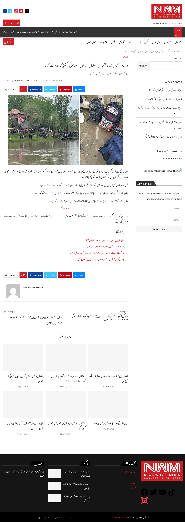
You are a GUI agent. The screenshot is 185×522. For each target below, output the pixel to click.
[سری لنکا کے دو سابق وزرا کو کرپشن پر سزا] (108, 404)
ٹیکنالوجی (122, 41)
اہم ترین (167, 41)
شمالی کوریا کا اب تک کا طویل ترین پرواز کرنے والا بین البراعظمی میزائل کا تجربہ (97, 252)
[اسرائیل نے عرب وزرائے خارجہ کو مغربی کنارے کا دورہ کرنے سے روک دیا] (66, 357)
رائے (134, 476)
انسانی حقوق (91, 41)
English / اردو (11, 22)
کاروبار (138, 41)
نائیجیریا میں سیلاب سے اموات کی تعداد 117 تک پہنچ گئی (108, 378)
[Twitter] (10, 11)
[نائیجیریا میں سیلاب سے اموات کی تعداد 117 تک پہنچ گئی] (108, 357)
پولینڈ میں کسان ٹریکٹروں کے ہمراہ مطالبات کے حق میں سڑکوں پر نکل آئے (99, 258)
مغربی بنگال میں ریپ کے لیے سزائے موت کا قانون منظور (105, 239)
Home (179, 51)
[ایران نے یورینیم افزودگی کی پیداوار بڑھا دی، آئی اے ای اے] (23, 404)
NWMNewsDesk (21, 79)
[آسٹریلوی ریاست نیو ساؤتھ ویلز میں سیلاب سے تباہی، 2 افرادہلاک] (54, 473)
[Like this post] (24, 89)
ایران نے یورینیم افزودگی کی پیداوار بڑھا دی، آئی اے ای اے (23, 425)
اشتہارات (133, 487)
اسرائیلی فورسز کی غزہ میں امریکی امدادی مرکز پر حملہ (165, 89)
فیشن (113, 41)
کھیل (146, 41)
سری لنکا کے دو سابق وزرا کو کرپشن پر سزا (111, 423)
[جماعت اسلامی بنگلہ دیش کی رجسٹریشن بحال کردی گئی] (66, 404)
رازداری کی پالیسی (130, 471)
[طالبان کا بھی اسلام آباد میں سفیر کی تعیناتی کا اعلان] (23, 357)
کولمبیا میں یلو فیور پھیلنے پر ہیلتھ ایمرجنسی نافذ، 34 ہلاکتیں (106, 246)
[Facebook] (5, 11)
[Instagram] (16, 11)
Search (178, 57)
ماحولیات (103, 41)
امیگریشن (8, 42)
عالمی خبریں (156, 41)
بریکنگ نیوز (177, 32)
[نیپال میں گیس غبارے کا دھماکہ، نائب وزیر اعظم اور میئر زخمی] (54, 498)
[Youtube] (21, 11)
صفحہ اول (178, 41)
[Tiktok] (27, 11)
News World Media (120, 516)
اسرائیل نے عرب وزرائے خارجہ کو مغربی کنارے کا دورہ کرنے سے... (68, 378)
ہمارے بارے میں (44, 517)
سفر (130, 41)
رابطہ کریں (133, 482)
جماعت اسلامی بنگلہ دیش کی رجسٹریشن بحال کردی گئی (67, 425)
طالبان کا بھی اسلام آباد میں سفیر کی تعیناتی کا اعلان (25, 378)
